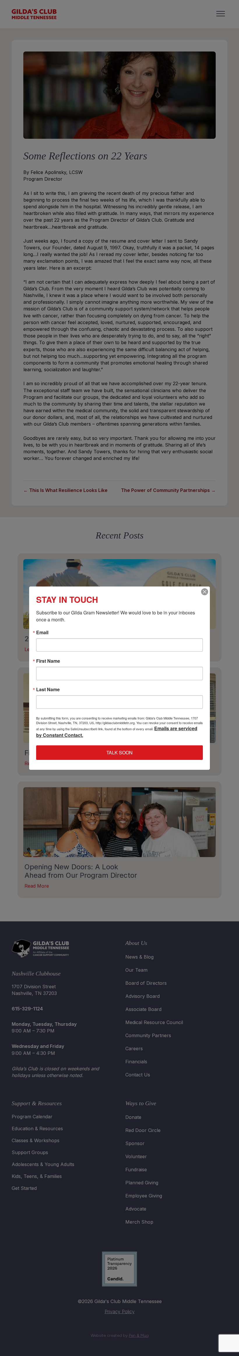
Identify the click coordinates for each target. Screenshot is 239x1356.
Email (42, 632)
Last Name (48, 689)
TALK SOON (119, 752)
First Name (48, 661)
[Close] (204, 591)
